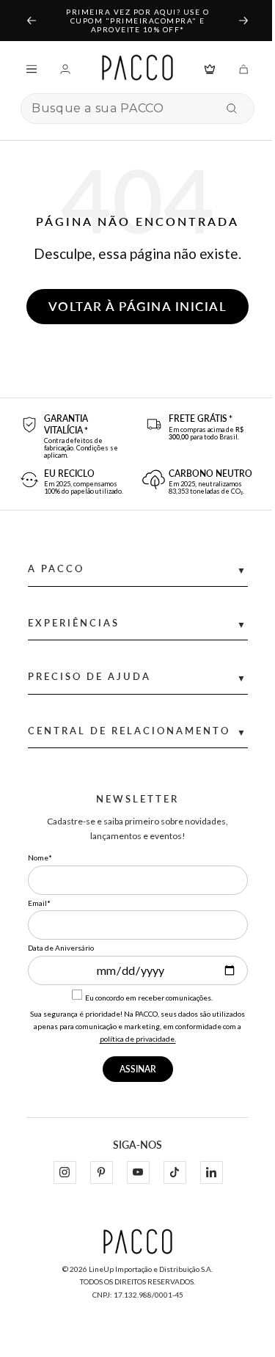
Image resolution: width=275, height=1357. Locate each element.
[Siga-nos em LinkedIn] (211, 1172)
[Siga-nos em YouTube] (138, 1172)
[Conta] (65, 67)
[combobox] (122, 108)
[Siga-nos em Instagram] (65, 1172)
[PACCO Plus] (209, 67)
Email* (39, 903)
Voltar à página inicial (137, 306)
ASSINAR (138, 1069)
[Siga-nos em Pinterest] (101, 1172)
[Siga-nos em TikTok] (175, 1172)
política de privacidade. (138, 1038)
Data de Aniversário (61, 947)
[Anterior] (31, 20)
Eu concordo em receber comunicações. (148, 997)
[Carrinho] (243, 67)
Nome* (40, 857)
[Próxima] (244, 20)
